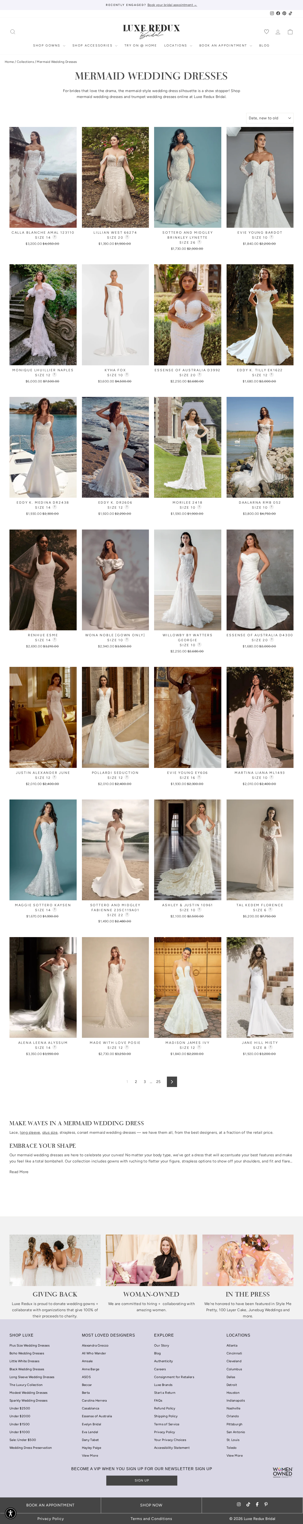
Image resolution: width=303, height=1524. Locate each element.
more (247, 1316)
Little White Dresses (24, 1361)
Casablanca (90, 1408)
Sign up (142, 1480)
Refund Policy (164, 1408)
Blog (264, 45)
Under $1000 (19, 1432)
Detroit (232, 1385)
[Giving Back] (55, 1260)
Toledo (232, 1448)
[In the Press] (248, 1260)
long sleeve (30, 1132)
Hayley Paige (91, 1448)
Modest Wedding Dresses (28, 1392)
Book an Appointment (224, 45)
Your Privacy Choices (170, 1440)
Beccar (87, 1385)
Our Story (161, 1345)
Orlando (233, 1416)
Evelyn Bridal (91, 1424)
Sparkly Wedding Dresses (28, 1400)
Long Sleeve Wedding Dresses (31, 1377)
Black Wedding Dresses (26, 1369)
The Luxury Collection (26, 1385)
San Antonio (236, 1432)
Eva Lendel (90, 1432)
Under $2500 (19, 1408)
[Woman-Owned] (151, 1260)
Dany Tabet (90, 1440)
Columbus (234, 1369)
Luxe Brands (163, 1385)
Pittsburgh (235, 1424)
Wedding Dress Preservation (30, 1448)
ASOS (86, 1377)
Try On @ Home (141, 45)
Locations (176, 45)
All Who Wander (94, 1353)
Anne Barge (90, 1369)
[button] (11, 1513)
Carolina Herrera (94, 1400)
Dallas (231, 1377)
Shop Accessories (93, 45)
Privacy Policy (164, 1432)
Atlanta (232, 1345)
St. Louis (233, 1440)
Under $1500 (19, 1424)
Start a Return (165, 1392)
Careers (160, 1369)
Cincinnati (234, 1353)
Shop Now (151, 1505)
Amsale (87, 1361)
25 (158, 1081)
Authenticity (163, 1361)
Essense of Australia (97, 1416)
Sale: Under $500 (22, 1440)
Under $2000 (19, 1416)
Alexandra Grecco (95, 1345)
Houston (233, 1392)
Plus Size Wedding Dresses (29, 1345)
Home (9, 62)
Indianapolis (236, 1400)
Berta (86, 1392)
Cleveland (234, 1361)
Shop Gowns (47, 45)
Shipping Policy (166, 1416)
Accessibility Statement (172, 1448)
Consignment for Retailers (174, 1377)
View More (90, 1455)
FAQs (158, 1400)
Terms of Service (166, 1424)
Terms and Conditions (151, 1518)
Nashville (234, 1408)
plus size (50, 1132)
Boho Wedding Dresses (26, 1353)
